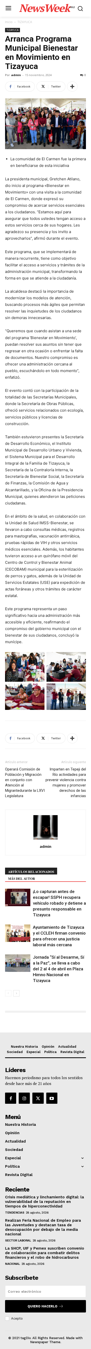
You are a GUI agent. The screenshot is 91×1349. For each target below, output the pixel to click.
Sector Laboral (18, 1240)
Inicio (9, 22)
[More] (72, 86)
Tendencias (14, 1212)
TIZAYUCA (24, 22)
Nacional (12, 1264)
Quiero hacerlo (42, 1306)
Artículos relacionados (31, 871)
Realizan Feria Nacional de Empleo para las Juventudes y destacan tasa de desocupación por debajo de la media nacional (43, 1227)
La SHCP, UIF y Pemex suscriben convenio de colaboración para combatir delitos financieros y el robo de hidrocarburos (44, 1253)
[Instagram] (24, 1098)
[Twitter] (37, 1098)
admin (16, 75)
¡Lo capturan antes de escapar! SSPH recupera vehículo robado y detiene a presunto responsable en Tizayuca (59, 903)
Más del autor (21, 878)
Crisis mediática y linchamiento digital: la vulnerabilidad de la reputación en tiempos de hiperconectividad (44, 1201)
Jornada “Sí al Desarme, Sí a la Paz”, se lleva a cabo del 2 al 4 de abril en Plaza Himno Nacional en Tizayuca (58, 969)
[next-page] (16, 993)
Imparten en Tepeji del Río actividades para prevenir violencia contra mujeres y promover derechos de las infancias (66, 782)
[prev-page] (8, 993)
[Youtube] (51, 1098)
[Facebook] (10, 1098)
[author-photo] (45, 839)
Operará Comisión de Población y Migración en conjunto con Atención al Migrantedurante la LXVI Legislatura (25, 782)
